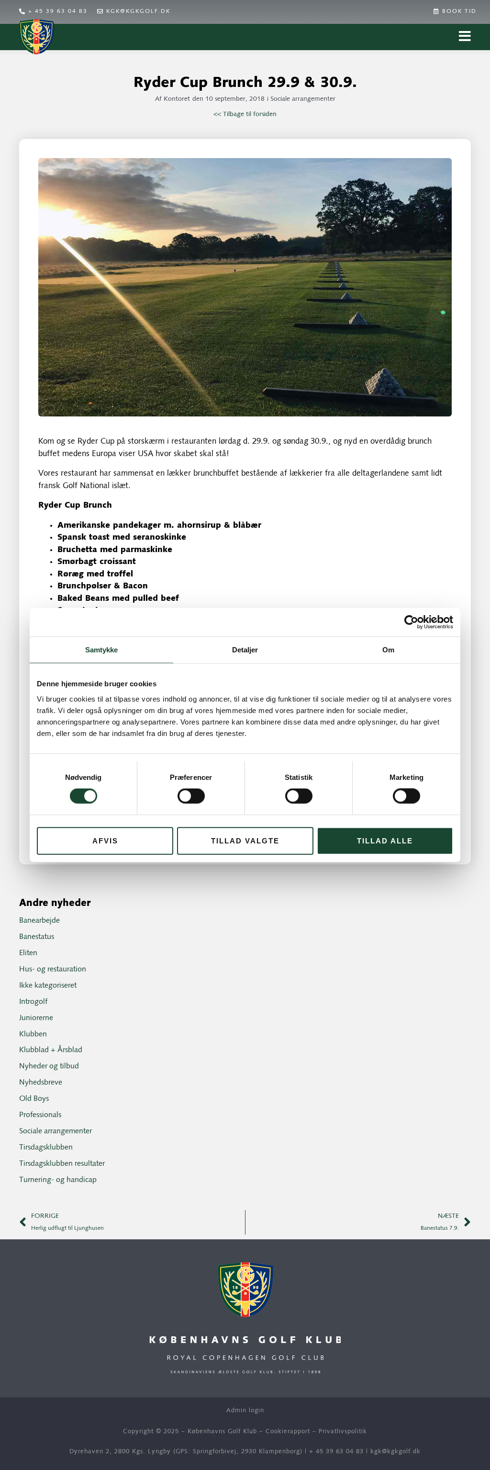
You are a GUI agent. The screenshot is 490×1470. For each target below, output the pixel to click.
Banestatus (36, 937)
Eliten (28, 953)
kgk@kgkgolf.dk (395, 1452)
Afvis (105, 840)
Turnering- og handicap (58, 1180)
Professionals (40, 1115)
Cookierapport (288, 1431)
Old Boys (34, 1099)
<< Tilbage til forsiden (245, 114)
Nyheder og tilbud (49, 1066)
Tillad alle (385, 840)
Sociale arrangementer (302, 99)
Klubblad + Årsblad (50, 1050)
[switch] (191, 796)
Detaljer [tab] (245, 650)
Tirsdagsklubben (46, 1147)
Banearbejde (39, 921)
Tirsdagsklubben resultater (62, 1164)
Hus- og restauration (52, 969)
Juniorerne (36, 1018)
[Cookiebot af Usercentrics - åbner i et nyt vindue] (411, 622)
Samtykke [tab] (101, 650)
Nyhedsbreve (40, 1083)
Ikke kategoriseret (48, 986)
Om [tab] (388, 650)
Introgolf (33, 1002)
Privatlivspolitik (343, 1431)
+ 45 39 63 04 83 (336, 1452)
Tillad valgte (245, 840)
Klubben (33, 1034)
